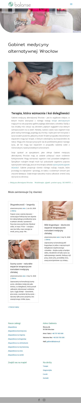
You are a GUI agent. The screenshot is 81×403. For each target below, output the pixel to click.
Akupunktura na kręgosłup (17, 339)
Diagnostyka (47, 370)
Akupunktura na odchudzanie (18, 343)
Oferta (13, 211)
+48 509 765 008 (58, 337)
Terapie (45, 366)
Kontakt (46, 378)
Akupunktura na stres (15, 351)
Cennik (45, 374)
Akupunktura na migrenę (16, 335)
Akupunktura (12, 327)
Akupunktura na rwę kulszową (18, 347)
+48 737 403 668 (57, 333)
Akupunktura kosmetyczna (17, 331)
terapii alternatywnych (61, 120)
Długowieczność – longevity (22, 204)
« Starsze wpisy (13, 307)
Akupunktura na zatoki (16, 355)
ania (24, 208)
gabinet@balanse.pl (53, 341)
